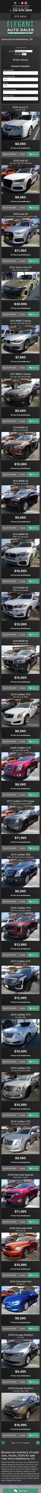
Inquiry (22, 154)
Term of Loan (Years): (9, 89)
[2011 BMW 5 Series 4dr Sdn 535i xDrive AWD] (20, 393)
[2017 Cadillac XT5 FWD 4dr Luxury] (20, 980)
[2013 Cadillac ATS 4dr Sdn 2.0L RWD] (20, 713)
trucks (27, 1464)
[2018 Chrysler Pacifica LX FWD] (20, 1353)
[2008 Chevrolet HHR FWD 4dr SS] (20, 1247)
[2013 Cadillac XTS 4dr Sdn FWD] (20, 1033)
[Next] (38, 1443)
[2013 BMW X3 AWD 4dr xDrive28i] (20, 499)
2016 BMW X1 (20, 428)
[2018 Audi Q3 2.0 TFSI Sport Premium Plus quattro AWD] (20, 232)
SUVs (32, 1464)
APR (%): (5, 83)
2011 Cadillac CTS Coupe (20, 802)
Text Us (34, 154)
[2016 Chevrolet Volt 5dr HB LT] (20, 1300)
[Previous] (3, 1443)
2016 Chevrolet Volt (20, 1282)
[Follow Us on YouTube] (22, 3)
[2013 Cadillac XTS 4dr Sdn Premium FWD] (20, 1086)
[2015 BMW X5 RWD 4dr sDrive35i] (20, 606)
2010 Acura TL (20, 108)
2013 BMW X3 (20, 482)
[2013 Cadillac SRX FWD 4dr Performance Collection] (20, 873)
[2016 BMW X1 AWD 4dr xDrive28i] (20, 446)
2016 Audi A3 (20, 161)
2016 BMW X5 (20, 642)
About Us (16, 1486)
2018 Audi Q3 (20, 215)
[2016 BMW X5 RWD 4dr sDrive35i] (20, 659)
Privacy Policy (28, 1486)
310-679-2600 (22, 10)
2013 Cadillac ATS (20, 695)
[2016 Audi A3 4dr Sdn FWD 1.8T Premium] (20, 179)
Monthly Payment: (8, 96)
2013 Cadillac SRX (20, 855)
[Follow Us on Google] (26, 3)
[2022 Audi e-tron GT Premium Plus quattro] (20, 286)
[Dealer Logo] (20, 28)
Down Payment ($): (9, 76)
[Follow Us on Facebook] (15, 3)
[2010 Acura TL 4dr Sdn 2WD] (20, 126)
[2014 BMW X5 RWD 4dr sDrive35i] (20, 553)
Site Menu (20, 16)
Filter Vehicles (21, 60)
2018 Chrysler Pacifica (20, 1336)
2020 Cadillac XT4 (20, 909)
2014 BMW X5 (20, 535)
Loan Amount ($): (8, 70)
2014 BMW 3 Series (20, 321)
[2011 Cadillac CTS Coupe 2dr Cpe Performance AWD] (20, 820)
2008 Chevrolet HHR (20, 1229)
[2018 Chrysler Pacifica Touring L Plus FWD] (20, 1407)
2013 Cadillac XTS (21, 1015)
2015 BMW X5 (20, 588)
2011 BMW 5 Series (20, 375)
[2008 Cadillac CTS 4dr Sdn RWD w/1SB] (20, 766)
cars (22, 1464)
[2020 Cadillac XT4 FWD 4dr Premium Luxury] (20, 926)
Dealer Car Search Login (20, 1487)
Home (11, 1486)
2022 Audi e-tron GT (20, 268)
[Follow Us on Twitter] (18, 3)
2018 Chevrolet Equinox (20, 1175)
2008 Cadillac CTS (20, 748)
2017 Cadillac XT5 (20, 962)
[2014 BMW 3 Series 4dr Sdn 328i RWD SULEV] (20, 339)
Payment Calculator (20, 66)
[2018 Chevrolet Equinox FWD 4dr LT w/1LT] (20, 1193)
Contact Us (21, 1486)
